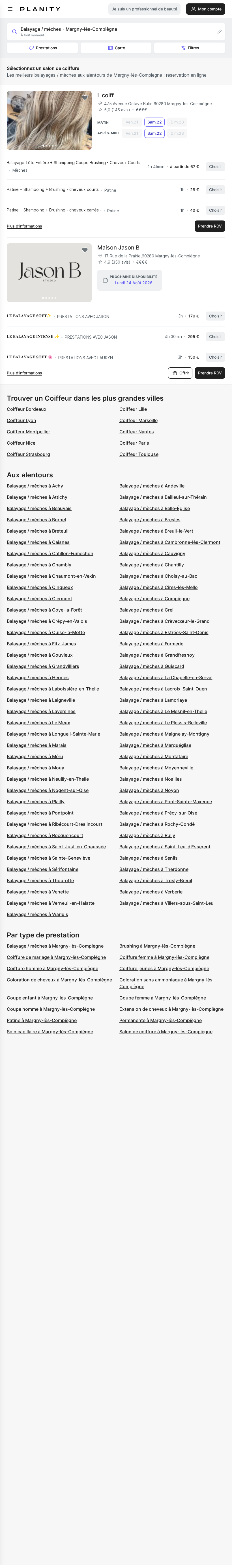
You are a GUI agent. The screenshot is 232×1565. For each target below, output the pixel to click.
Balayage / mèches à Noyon (149, 790)
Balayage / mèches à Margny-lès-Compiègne (55, 946)
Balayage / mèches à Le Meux (38, 722)
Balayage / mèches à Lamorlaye (153, 700)
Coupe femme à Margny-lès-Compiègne (162, 998)
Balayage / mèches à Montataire (153, 756)
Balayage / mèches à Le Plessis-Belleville (163, 722)
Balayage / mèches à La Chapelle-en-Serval (165, 677)
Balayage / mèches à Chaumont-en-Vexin (51, 576)
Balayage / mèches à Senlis (148, 858)
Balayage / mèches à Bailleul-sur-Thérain (163, 497)
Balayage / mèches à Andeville (151, 486)
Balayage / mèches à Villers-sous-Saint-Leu (166, 903)
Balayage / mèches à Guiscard (151, 666)
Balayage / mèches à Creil (147, 610)
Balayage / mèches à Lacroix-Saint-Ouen (163, 689)
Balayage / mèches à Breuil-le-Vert (156, 531)
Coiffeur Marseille (138, 420)
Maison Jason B (118, 247)
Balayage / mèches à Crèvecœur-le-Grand (164, 621)
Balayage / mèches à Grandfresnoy (157, 655)
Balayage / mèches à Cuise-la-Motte (46, 632)
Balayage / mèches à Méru (35, 756)
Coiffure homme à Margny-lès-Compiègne (52, 968)
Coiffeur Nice (21, 443)
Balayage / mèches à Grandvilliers (43, 666)
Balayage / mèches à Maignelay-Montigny (164, 734)
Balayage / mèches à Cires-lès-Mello (158, 587)
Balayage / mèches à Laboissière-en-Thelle (53, 689)
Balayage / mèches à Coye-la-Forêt (44, 610)
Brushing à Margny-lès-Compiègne (157, 946)
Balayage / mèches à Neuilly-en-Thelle (48, 779)
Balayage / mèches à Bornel (36, 519)
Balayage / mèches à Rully (147, 835)
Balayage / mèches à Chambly (39, 565)
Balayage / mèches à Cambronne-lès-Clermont (169, 542)
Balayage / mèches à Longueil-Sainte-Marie (53, 734)
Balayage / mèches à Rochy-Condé (157, 824)
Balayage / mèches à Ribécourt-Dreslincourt (54, 824)
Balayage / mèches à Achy (35, 486)
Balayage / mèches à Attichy (37, 497)
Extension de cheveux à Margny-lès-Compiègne (171, 1009)
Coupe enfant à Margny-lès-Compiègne (50, 998)
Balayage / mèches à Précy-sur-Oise (158, 813)
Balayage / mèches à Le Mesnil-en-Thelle (163, 711)
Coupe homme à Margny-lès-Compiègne (51, 1009)
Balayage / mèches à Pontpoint (40, 813)
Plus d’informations (24, 226)
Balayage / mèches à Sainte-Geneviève (48, 858)
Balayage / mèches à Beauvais (39, 508)
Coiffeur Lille (133, 409)
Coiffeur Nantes (136, 431)
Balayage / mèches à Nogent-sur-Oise (48, 790)
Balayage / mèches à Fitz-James (41, 643)
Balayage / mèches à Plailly (36, 801)
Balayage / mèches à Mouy (35, 768)
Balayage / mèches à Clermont (39, 598)
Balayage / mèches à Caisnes (38, 542)
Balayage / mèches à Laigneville (41, 700)
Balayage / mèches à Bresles (150, 519)
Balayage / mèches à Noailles (150, 779)
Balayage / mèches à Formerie (151, 643)
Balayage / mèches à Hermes (38, 677)
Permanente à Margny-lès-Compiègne (160, 1020)
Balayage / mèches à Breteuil (37, 531)
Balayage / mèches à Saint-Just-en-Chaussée (56, 846)
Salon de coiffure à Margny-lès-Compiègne (165, 1031)
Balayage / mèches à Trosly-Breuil (155, 880)
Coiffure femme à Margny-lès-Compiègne (164, 957)
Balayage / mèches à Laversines (41, 711)
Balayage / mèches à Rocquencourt (45, 835)
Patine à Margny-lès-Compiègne (42, 1020)
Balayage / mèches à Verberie (150, 892)
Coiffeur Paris (134, 443)
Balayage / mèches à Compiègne (154, 598)
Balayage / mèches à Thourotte (40, 880)
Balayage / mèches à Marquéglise (155, 745)
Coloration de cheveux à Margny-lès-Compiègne (59, 980)
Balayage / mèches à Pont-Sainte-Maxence (165, 801)
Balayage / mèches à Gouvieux (40, 655)
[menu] (10, 9)
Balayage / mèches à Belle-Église (154, 508)
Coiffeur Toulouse (138, 454)
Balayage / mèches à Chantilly (151, 565)
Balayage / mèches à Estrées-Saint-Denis (164, 632)
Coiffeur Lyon (21, 420)
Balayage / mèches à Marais (36, 745)
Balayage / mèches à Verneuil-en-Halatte (50, 903)
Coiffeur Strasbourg (28, 454)
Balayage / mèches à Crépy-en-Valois (47, 621)
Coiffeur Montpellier (28, 431)
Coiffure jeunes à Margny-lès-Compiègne (164, 968)
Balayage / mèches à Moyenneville (156, 768)
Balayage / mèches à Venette (38, 892)
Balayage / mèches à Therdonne (153, 869)
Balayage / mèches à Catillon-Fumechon (50, 553)
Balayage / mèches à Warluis (37, 914)
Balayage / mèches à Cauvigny (152, 553)
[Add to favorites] (84, 97)
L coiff (105, 95)
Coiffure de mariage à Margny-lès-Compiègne (56, 957)
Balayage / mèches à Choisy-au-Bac (158, 576)
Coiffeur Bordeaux (26, 409)
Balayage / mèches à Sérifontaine (42, 869)
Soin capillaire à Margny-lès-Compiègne (50, 1031)
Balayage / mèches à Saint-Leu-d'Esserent (164, 846)
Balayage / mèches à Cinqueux (40, 587)
